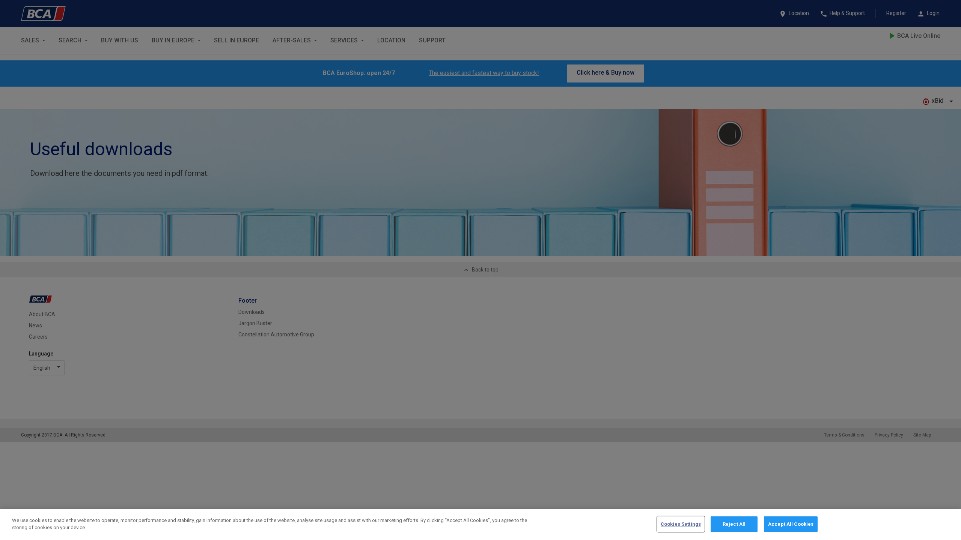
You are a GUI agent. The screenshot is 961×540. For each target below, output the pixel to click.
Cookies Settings (681, 524)
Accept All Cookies (790, 524)
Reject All (734, 524)
